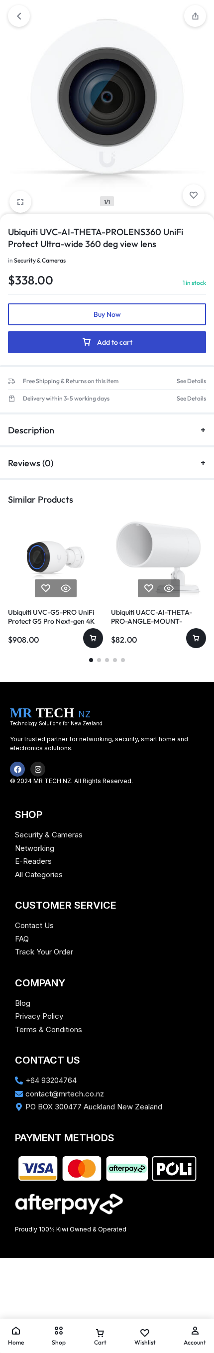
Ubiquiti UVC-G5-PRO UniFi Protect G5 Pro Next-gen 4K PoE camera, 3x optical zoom (52, 621)
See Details (191, 381)
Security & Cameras (40, 260)
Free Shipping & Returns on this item (70, 381)
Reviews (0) (30, 463)
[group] (55, 557)
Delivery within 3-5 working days (66, 399)
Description (31, 430)
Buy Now (107, 314)
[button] (13, 557)
